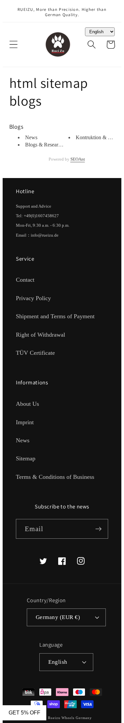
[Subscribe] (98, 529)
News (31, 137)
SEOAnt (77, 159)
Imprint (25, 422)
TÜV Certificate (35, 352)
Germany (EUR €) (58, 617)
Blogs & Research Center (51, 144)
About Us (27, 403)
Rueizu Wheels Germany (70, 718)
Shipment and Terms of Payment (55, 316)
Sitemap (25, 458)
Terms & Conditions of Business (55, 477)
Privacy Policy (33, 298)
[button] (13, 44)
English (57, 662)
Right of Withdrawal (40, 334)
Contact (25, 279)
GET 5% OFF (24, 712)
